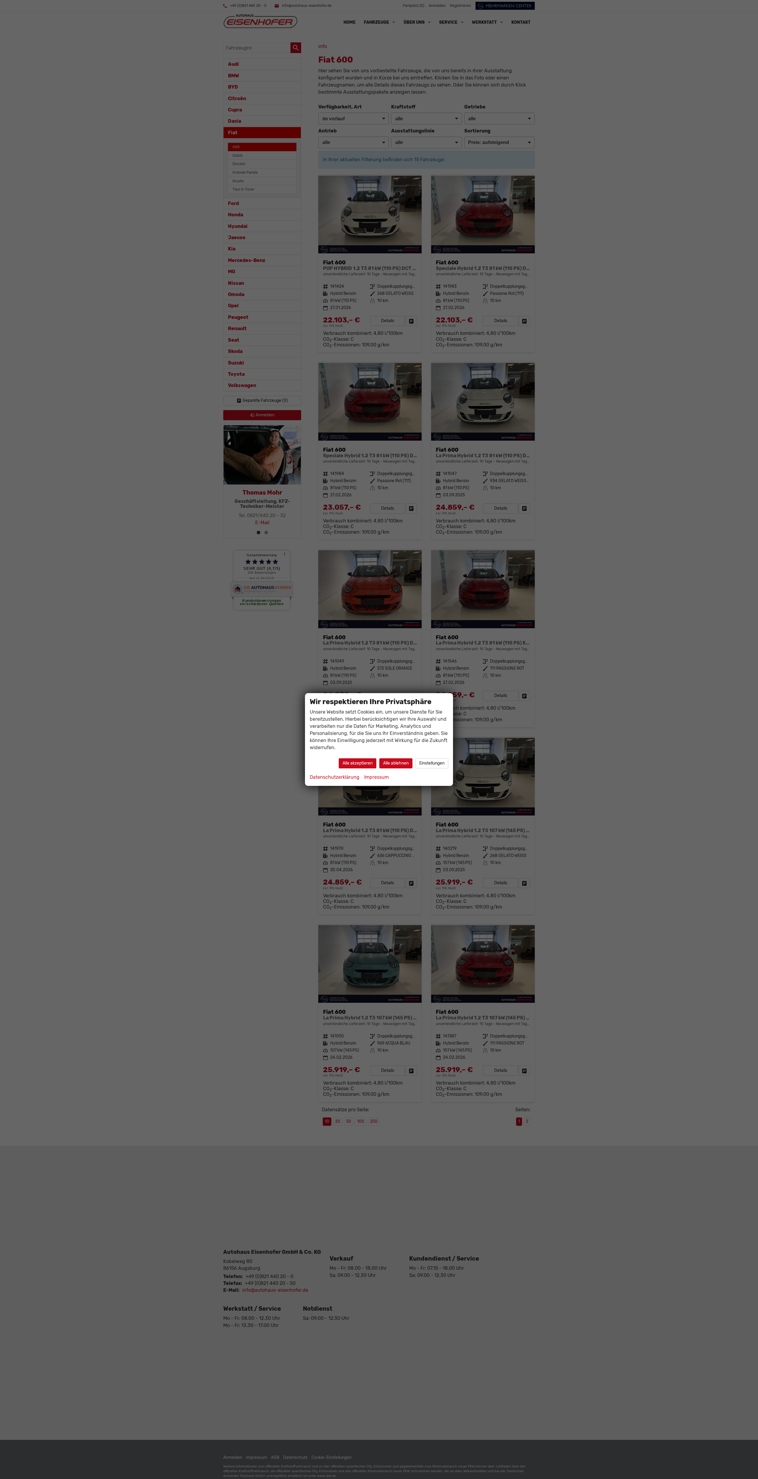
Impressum (376, 777)
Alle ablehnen (396, 763)
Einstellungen (431, 763)
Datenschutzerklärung (334, 777)
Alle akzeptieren (357, 763)
